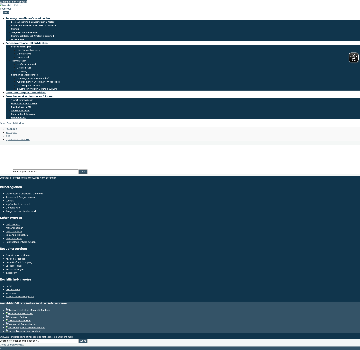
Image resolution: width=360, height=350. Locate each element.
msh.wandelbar (14, 228)
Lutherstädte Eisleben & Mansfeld (24, 193)
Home (9, 286)
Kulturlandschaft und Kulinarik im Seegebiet (38, 81)
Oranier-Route (24, 67)
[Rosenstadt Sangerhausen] (21, 324)
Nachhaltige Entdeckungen (24, 74)
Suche (83, 171)
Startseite (5, 177)
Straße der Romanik (26, 64)
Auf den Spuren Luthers (28, 85)
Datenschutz (13, 289)
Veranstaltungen (26, 92)
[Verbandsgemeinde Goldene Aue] (25, 327)
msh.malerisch (14, 231)
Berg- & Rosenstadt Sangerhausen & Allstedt (33, 21)
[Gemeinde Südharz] (17, 317)
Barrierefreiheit (18, 117)
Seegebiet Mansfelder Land (24, 32)
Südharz (15, 29)
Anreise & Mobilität (20, 110)
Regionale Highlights (21, 46)
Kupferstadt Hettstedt (18, 204)
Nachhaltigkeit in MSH (21, 107)
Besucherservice (30, 96)
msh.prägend (13, 224)
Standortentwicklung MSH (20, 296)
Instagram (11, 272)
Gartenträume (24, 53)
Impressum (12, 293)
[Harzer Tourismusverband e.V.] (23, 331)
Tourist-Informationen (22, 100)
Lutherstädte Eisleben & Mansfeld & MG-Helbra (34, 25)
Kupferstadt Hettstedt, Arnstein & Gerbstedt (33, 36)
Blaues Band (23, 57)
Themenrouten (18, 60)
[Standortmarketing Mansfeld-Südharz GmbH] (28, 310)
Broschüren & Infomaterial (24, 103)
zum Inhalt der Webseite (13, 1)
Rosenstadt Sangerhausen (20, 197)
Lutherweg (22, 71)
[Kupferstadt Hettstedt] (19, 313)
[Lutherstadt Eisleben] (18, 320)
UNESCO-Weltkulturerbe (28, 50)
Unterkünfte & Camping (23, 114)
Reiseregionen (28, 18)
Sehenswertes (27, 43)
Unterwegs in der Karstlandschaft (33, 78)
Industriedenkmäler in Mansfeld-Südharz (37, 88)
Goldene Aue (17, 39)
